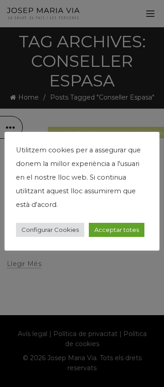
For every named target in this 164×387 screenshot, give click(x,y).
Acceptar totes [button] (116, 229)
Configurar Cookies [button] (50, 229)
